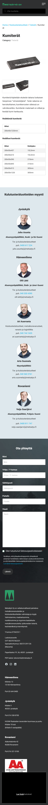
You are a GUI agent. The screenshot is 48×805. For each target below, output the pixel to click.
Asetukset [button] (28, 794)
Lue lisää (20, 794)
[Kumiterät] (24, 63)
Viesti (5, 509)
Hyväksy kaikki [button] (33, 798)
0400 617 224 (26, 245)
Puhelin (5, 496)
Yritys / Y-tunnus (9, 470)
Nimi (4, 456)
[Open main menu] (44, 4)
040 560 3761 (26, 374)
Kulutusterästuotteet (18, 25)
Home (5, 25)
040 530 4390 (26, 293)
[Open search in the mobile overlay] (24, 11)
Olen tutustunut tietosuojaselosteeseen (24, 551)
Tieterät (32, 25)
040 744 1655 (26, 333)
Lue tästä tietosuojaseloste (13, 564)
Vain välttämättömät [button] (17, 798)
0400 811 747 (26, 423)
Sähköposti (7, 483)
